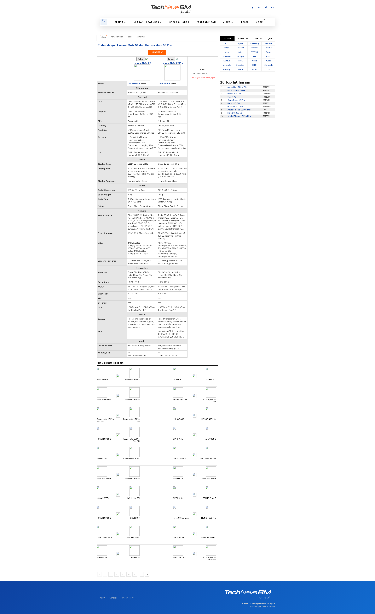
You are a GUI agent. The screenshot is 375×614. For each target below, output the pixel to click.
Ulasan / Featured (146, 22)
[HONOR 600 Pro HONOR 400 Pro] (126, 392)
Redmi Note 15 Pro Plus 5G (105, 420)
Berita (119, 22)
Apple (240, 43)
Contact (112, 598)
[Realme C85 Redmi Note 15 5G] (126, 451)
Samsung (254, 43)
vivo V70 (231, 97)
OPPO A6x (178, 439)
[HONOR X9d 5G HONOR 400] (126, 511)
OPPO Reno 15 (180, 459)
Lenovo (227, 61)
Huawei (268, 43)
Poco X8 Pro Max (181, 518)
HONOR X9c (178, 478)
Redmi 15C (211, 380)
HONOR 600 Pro (132, 380)
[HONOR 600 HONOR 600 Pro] (126, 372)
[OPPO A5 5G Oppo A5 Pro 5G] (186, 530)
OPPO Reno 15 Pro (207, 459)
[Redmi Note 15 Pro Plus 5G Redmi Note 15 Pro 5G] (126, 412)
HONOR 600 (102, 380)
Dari (134, 83)
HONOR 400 (178, 419)
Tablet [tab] (258, 38)
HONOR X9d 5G (104, 439)
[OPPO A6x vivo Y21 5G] (186, 432)
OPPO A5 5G (179, 538)
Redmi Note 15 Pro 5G (131, 420)
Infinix (240, 52)
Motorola (227, 65)
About (102, 598)
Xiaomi (241, 48)
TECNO (254, 52)
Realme (268, 48)
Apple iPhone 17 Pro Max (239, 116)
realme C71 (102, 557)
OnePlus (227, 56)
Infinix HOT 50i (103, 498)
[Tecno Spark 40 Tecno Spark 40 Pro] (186, 392)
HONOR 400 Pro (132, 399)
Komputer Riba (117, 37)
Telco (245, 22)
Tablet (129, 37)
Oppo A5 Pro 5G (208, 538)
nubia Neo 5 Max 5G (237, 87)
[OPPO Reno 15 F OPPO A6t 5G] (126, 530)
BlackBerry (241, 65)
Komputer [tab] (243, 38)
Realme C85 (102, 459)
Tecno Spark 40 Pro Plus (208, 558)
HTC (254, 65)
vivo (227, 52)
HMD (240, 61)
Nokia (254, 61)
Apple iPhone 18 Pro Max (239, 109)
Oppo (226, 48)
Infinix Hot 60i (133, 498)
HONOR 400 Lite (208, 419)
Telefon (103, 37)
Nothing (226, 69)
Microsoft (268, 65)
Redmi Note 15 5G (131, 459)
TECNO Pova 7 (209, 498)
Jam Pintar (141, 37)
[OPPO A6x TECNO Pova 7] (186, 491)
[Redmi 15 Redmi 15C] (186, 372)
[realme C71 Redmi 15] (126, 550)
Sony (268, 52)
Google (240, 56)
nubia (268, 61)
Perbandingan (206, 22)
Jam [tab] (270, 38)
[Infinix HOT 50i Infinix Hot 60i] (126, 491)
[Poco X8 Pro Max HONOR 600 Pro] (186, 511)
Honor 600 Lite (234, 93)
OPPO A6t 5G (133, 538)
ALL (227, 43)
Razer (254, 69)
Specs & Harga (179, 22)
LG (254, 56)
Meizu (240, 69)
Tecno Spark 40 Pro (208, 400)
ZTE (268, 69)
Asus (268, 56)
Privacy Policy (127, 598)
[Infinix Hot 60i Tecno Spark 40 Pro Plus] (186, 550)
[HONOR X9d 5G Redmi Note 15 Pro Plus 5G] (126, 432)
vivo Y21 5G (210, 439)
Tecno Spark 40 (180, 399)
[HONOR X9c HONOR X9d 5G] (186, 471)
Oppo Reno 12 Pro (236, 100)
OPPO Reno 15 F (104, 538)
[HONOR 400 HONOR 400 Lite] (186, 412)
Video (227, 22)
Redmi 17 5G (233, 103)
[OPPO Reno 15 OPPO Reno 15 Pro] (186, 451)
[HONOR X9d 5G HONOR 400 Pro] (126, 471)
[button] (103, 22)
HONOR (254, 48)
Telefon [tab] (227, 38)
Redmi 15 (177, 380)
